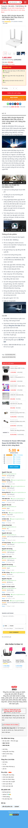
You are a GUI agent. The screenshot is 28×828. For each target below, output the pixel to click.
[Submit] (20, 2)
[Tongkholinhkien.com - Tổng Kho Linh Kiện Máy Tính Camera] (3, 2)
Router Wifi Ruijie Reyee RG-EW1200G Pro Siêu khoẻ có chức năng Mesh (7, 661)
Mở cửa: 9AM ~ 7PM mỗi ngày (10, 741)
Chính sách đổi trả (7, 784)
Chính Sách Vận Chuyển (8, 781)
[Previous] (4, 38)
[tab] (14, 113)
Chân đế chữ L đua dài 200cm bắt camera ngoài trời (17, 403)
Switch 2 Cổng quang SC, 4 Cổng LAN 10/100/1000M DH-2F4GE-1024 (17, 377)
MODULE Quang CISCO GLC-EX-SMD (17, 412)
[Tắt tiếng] (21, 182)
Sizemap (17, 806)
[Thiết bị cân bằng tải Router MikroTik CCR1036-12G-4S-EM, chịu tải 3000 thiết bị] (5, 431)
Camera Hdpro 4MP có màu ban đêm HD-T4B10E (17, 368)
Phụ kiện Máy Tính (7, 799)
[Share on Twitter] (13, 104)
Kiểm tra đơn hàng (7, 753)
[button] (14, 178)
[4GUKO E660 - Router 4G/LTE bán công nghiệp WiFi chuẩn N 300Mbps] (5, 387)
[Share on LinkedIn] (20, 104)
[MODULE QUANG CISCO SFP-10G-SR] (5, 421)
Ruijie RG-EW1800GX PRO (8, 357)
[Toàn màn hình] (24, 182)
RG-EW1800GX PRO (10, 354)
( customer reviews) (16, 21)
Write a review (14, 467)
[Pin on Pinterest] (18, 104)
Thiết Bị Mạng (19, 6)
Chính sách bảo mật (7, 786)
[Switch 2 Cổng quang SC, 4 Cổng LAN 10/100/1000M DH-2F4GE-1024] (5, 378)
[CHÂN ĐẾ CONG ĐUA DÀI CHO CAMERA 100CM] (5, 396)
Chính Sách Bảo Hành (8, 777)
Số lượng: (5, 88)
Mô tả (4, 113)
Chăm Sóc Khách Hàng (8, 779)
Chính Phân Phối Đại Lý (8, 766)
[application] (14, 178)
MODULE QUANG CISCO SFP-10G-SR (17, 421)
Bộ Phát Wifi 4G (6, 792)
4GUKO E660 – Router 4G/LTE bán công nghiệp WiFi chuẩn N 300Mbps (17, 386)
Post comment (14, 632)
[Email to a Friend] (15, 104)
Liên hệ (4, 756)
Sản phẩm (11, 6)
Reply (3, 477)
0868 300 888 (5, 745)
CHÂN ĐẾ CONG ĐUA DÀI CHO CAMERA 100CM (16, 395)
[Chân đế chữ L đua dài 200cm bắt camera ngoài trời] (5, 403)
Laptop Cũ (5, 794)
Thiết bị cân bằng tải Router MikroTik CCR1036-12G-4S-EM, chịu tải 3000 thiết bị (17, 430)
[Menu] (25, 2)
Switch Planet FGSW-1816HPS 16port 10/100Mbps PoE (20, 661)
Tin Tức (4, 764)
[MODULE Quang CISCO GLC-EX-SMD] (5, 412)
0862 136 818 (5, 743)
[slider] (12, 182)
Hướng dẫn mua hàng (8, 751)
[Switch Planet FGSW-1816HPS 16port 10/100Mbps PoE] (20, 652)
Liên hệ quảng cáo (7, 806)
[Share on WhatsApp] (8, 104)
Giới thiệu (5, 749)
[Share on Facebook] (10, 104)
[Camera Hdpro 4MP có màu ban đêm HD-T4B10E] (5, 369)
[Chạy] (4, 182)
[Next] (23, 38)
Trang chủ (4, 6)
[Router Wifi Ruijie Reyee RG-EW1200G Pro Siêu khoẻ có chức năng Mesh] (7, 652)
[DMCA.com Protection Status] (14, 814)
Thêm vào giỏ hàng (14, 93)
